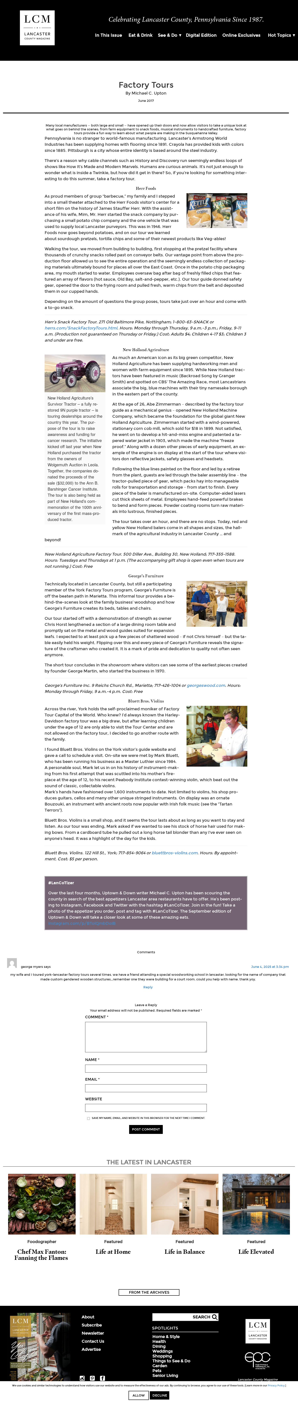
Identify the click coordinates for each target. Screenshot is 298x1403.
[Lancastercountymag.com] (257, 1342)
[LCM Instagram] (82, 1380)
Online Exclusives (241, 35)
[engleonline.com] (257, 1369)
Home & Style (166, 1336)
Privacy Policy (276, 1385)
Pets (156, 1370)
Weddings (162, 1351)
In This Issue (108, 35)
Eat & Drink (140, 35)
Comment (96, 1017)
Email (92, 1079)
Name (92, 1060)
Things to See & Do (171, 1360)
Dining (159, 1346)
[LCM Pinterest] (92, 1380)
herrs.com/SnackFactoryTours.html (81, 328)
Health (159, 1341)
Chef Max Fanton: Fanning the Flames (41, 1254)
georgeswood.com (206, 685)
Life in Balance (185, 1251)
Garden (159, 1365)
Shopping (162, 1356)
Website (93, 1099)
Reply (148, 987)
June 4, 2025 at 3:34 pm (270, 967)
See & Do (167, 35)
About (88, 1317)
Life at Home (113, 1251)
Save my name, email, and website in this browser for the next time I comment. (148, 1118)
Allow (139, 1395)
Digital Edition (201, 35)
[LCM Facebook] (102, 1380)
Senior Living (165, 1375)
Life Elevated (256, 1251)
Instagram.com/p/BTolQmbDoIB (82, 923)
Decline (159, 1395)
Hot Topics (279, 35)
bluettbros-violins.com (174, 852)
